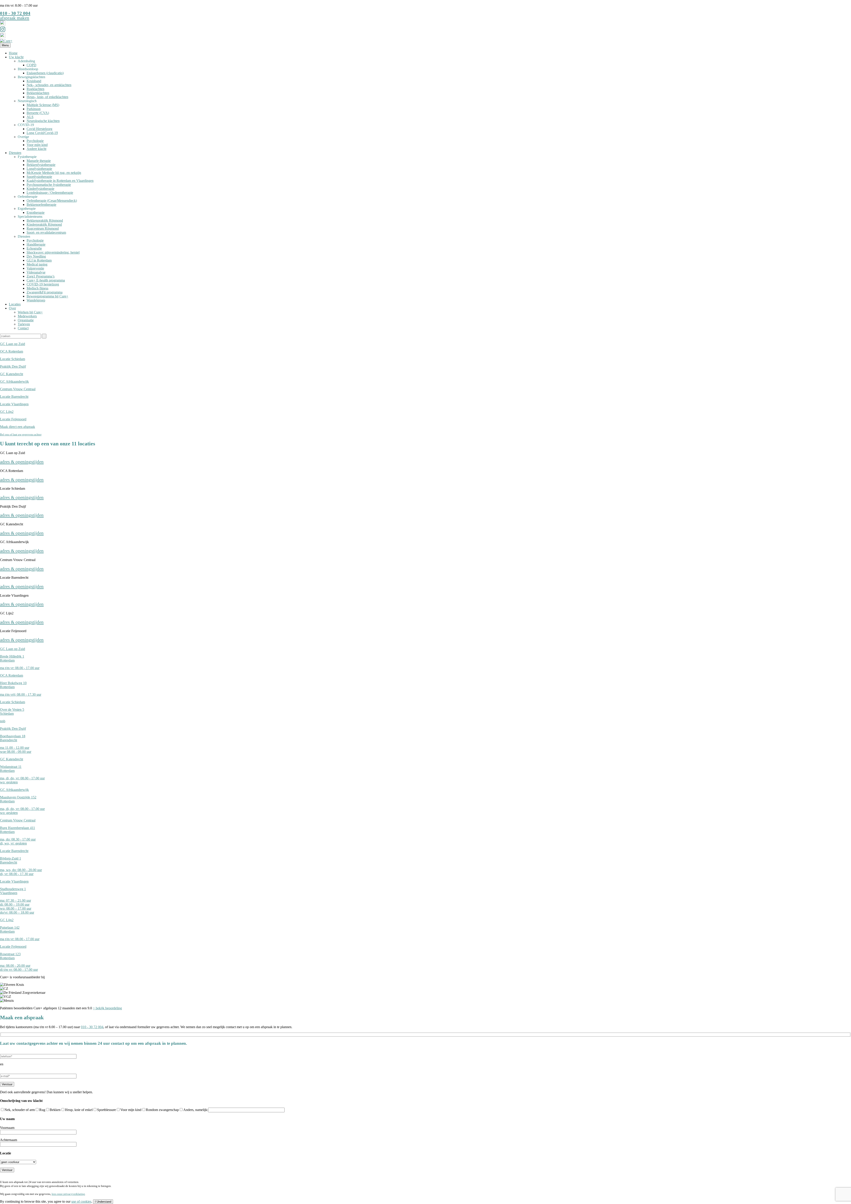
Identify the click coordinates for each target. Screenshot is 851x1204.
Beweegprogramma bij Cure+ (47, 296)
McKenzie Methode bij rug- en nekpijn (54, 173)
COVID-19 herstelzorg (43, 284)
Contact (23, 328)
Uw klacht (16, 57)
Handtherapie (36, 244)
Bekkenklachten (38, 93)
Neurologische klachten (43, 121)
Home (13, 53)
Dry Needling (36, 256)
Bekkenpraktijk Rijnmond (45, 220)
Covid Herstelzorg (39, 129)
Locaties (15, 304)
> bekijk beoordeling (107, 1008)
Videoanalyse (36, 272)
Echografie (34, 248)
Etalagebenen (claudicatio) (45, 73)
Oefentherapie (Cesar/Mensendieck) (52, 200)
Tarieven (24, 324)
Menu (5, 45)
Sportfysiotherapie (39, 177)
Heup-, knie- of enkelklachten (47, 97)
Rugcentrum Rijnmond (43, 228)
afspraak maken (14, 17)
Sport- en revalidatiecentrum (46, 232)
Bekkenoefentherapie (41, 204)
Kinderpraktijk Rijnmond (44, 224)
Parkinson (34, 109)
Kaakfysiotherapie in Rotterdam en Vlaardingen (60, 181)
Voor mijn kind (37, 145)
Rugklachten (35, 89)
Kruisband (34, 81)
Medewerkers (27, 316)
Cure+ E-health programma (46, 280)
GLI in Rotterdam (39, 260)
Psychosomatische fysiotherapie (49, 184)
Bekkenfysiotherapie (41, 165)
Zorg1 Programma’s (41, 276)
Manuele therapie (39, 161)
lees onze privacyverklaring (68, 1194)
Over (12, 308)
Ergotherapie (36, 212)
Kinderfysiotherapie (40, 188)
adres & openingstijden (22, 461)
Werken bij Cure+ (30, 312)
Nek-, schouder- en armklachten (49, 85)
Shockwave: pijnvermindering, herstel (53, 252)
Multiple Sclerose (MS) (43, 105)
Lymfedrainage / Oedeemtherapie (50, 192)
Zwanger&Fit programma (44, 292)
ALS (30, 117)
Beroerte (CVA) (38, 113)
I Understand (103, 1201)
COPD (31, 65)
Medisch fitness (37, 288)
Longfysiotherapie (39, 169)
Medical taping (37, 264)
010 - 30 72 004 (15, 13)
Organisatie (26, 320)
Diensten (15, 153)
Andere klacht (36, 149)
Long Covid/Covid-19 (42, 133)
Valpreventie (35, 268)
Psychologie (35, 141)
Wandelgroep (36, 300)
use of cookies (81, 1201)
